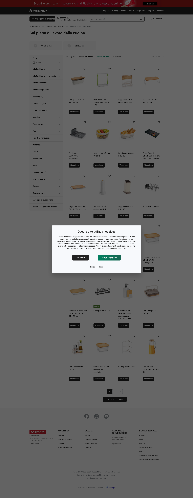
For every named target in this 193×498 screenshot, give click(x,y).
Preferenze (80, 258)
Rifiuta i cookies (96, 267)
